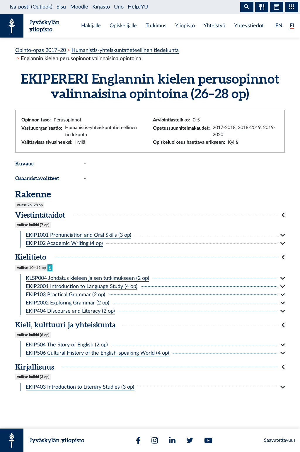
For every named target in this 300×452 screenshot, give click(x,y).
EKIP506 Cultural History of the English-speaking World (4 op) (97, 353)
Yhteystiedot (249, 25)
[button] (150, 215)
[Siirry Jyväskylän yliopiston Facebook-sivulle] (138, 440)
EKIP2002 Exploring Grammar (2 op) (67, 302)
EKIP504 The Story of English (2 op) (67, 344)
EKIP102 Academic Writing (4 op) (64, 243)
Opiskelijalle (123, 25)
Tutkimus (156, 25)
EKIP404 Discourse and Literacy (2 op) (70, 311)
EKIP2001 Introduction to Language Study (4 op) (81, 286)
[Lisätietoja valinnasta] (49, 267)
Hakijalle (91, 25)
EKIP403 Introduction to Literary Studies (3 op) (80, 387)
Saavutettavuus (280, 440)
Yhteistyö (214, 25)
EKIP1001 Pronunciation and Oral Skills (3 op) (78, 235)
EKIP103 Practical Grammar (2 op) (65, 294)
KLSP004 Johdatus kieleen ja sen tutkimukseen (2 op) (87, 278)
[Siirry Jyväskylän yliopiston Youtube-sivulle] (208, 440)
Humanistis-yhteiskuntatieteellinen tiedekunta (125, 50)
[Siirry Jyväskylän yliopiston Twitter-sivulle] (190, 440)
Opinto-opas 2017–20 (40, 50)
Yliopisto (185, 25)
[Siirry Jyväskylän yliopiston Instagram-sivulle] (154, 440)
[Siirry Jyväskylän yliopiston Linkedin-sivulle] (172, 440)
